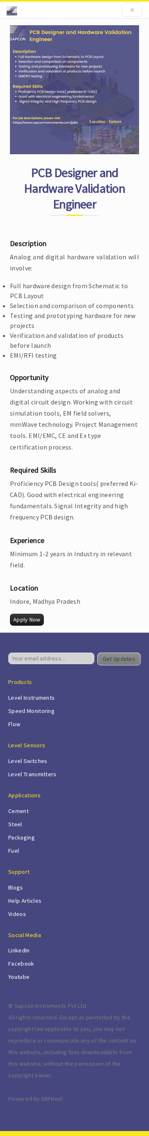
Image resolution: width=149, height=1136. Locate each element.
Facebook (21, 963)
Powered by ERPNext (35, 1099)
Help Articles (24, 900)
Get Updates (119, 658)
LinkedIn (19, 950)
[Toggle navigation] (132, 10)
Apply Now (27, 619)
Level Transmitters (32, 774)
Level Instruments (31, 697)
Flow (14, 724)
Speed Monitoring (31, 711)
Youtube (18, 977)
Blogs (15, 887)
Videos (17, 914)
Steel (15, 824)
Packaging (21, 837)
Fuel (13, 850)
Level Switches (27, 761)
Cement (18, 811)
